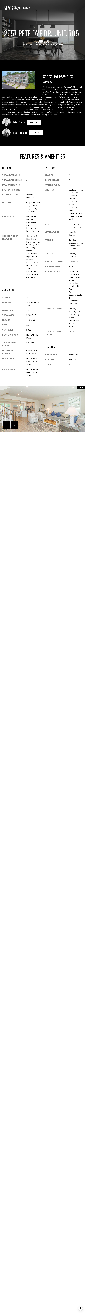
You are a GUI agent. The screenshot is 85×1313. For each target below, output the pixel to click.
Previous (6, 425)
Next (14, 425)
